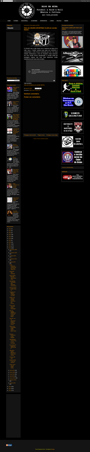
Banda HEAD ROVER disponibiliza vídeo (13, 277)
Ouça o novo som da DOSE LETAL (12, 366)
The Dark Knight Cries (15, 211)
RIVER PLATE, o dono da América (13, 361)
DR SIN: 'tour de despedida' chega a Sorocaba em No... (13, 321)
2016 (10, 246)
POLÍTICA (59, 20)
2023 (10, 232)
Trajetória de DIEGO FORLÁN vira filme (12, 293)
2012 (10, 390)
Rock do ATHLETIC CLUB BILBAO (12, 336)
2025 (10, 228)
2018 (10, 242)
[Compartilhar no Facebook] (39, 88)
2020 (10, 238)
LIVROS (52, 20)
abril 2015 (12, 376)
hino (39, 90)
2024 (10, 230)
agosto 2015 (12, 261)
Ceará (33, 90)
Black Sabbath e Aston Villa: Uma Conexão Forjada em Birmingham (16, 117)
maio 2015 (12, 374)
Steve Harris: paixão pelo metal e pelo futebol (16, 171)
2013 (10, 388)
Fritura (14, 157)
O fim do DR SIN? (12, 357)
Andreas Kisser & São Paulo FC (13, 289)
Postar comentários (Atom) (42, 138)
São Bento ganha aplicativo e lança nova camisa (13, 353)
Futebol (36, 90)
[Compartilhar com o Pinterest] (41, 88)
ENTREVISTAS (43, 20)
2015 (10, 247)
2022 (10, 234)
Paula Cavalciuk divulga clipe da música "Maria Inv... (13, 267)
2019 (10, 240)
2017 (10, 244)
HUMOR (66, 20)
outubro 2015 (13, 255)
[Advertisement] (13, 53)
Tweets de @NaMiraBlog (67, 167)
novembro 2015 (13, 252)
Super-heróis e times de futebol (16, 199)
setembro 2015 (13, 258)
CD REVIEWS (34, 20)
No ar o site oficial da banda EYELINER (12, 307)
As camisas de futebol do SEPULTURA (13, 346)
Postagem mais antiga (52, 135)
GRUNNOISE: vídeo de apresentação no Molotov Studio (16, 131)
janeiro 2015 (12, 382)
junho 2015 (12, 372)
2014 (10, 386)
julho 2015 (12, 370)
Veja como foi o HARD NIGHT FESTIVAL (16, 89)
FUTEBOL (16, 20)
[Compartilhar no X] (38, 88)
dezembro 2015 (13, 249)
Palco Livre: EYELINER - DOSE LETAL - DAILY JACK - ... (13, 329)
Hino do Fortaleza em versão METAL (34, 85)
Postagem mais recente (30, 135)
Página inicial (41, 135)
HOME (9, 20)
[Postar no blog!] (37, 88)
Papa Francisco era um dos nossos (16, 185)
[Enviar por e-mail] (35, 88)
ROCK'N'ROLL (24, 20)
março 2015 (13, 378)
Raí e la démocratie (15, 145)
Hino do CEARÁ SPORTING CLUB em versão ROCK (13, 313)
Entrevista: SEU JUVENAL (12, 272)
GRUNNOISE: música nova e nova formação (13, 341)
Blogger (52, 449)
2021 (10, 236)
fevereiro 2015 (13, 379)
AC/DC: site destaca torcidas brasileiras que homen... (12, 300)
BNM (30, 90)
